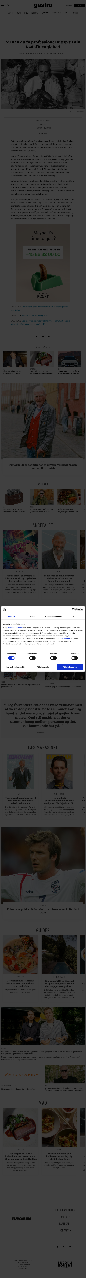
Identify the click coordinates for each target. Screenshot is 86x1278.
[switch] (32, 658)
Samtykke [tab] (11, 616)
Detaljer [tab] (32, 616)
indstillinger (65, 638)
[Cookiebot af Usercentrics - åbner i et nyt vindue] (73, 609)
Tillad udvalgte (43, 667)
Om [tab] (74, 616)
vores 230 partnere (15, 628)
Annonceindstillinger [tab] (53, 616)
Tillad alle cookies (70, 667)
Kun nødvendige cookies (15, 667)
